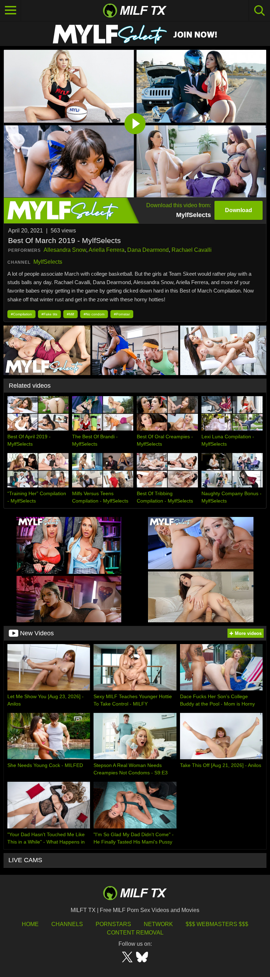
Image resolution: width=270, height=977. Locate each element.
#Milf (70, 314)
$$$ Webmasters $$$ (217, 924)
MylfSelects (47, 262)
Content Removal (135, 933)
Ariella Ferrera (106, 250)
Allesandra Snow (65, 250)
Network (158, 924)
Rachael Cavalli (192, 250)
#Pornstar (122, 314)
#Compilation (21, 314)
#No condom (94, 314)
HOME (30, 924)
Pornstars (113, 924)
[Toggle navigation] (10, 10)
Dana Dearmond (148, 250)
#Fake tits (49, 314)
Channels (67, 924)
